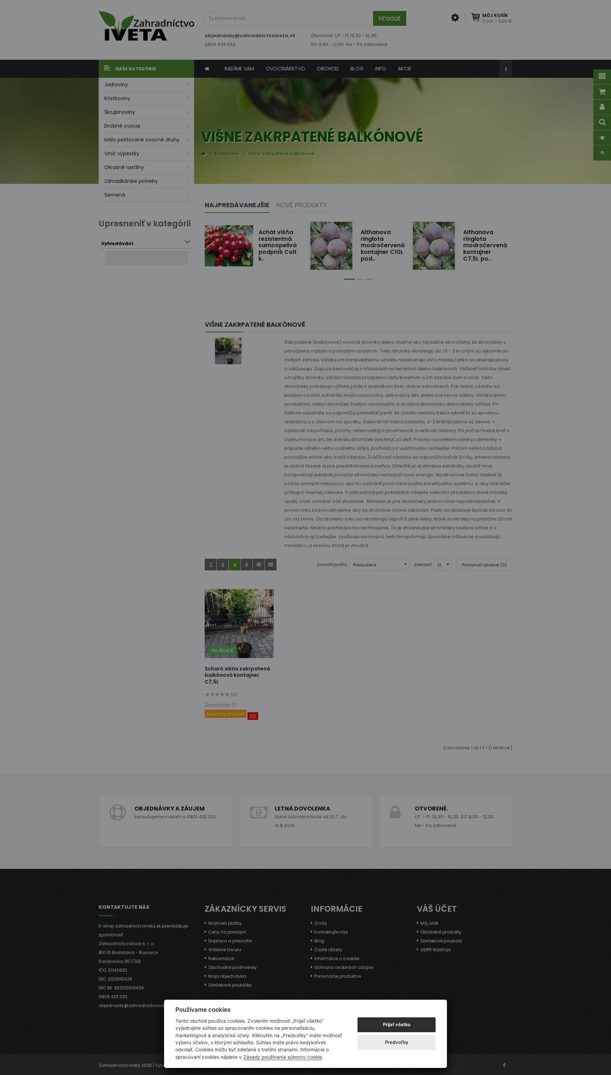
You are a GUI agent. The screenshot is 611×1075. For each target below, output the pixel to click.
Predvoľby (396, 1042)
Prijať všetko (397, 1024)
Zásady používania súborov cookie (282, 1057)
